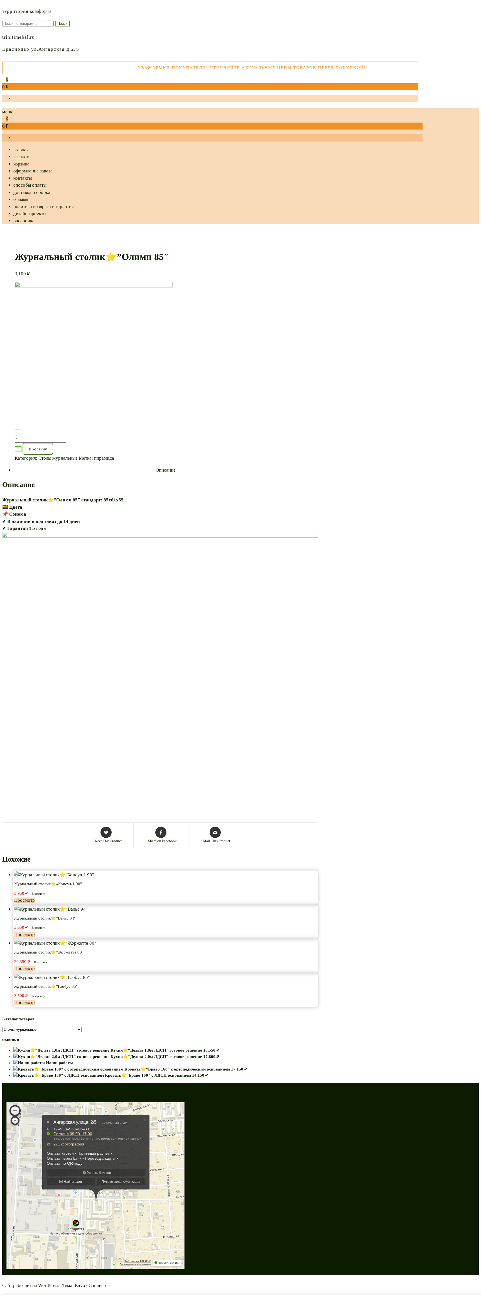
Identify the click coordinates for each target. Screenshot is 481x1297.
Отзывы (20, 199)
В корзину (38, 449)
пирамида (104, 458)
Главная (21, 149)
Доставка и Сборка (31, 192)
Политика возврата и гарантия (43, 206)
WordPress (48, 1285)
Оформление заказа (33, 171)
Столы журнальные (58, 458)
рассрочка (24, 220)
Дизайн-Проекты (29, 213)
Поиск (62, 23)
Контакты (22, 178)
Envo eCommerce (92, 1285)
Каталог (21, 156)
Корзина (21, 164)
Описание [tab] (166, 470)
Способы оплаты (29, 185)
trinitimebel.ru (18, 37)
